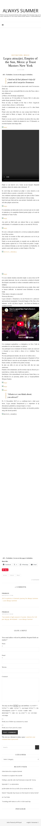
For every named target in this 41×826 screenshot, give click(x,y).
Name (3, 643)
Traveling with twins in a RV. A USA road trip (16, 801)
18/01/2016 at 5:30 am (7, 614)
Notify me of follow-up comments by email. (15, 721)
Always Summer (20, 11)
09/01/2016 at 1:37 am (7, 595)
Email (3, 655)
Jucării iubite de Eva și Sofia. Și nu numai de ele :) (17, 788)
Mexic (18, 575)
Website (4, 667)
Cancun (12, 575)
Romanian (34, 822)
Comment (5, 676)
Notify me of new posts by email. (12, 727)
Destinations (17, 55)
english (29, 822)
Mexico (26, 55)
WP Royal (18, 822)
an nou (5, 575)
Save (6, 570)
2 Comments (35, 580)
